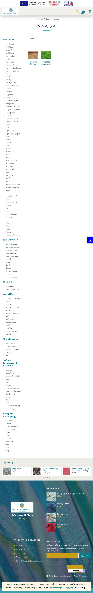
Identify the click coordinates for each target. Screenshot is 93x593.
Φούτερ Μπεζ (63, 514)
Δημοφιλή (8, 462)
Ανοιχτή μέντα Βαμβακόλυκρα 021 (71, 493)
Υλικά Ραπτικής (10, 339)
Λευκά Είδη (8, 294)
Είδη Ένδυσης (45, 19)
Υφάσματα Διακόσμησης (9, 415)
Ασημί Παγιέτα (17, 469)
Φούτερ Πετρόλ (63, 504)
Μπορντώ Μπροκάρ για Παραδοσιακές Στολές (80, 470)
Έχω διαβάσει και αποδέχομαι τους (68, 576)
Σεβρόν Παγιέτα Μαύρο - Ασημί (50, 470)
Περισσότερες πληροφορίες (61, 588)
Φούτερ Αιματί (63, 524)
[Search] (77, 11)
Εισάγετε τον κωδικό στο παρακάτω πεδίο (55, 568)
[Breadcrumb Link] (37, 19)
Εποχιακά (7, 282)
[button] (43, 477)
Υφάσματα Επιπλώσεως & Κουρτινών (10, 363)
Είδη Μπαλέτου (10, 240)
